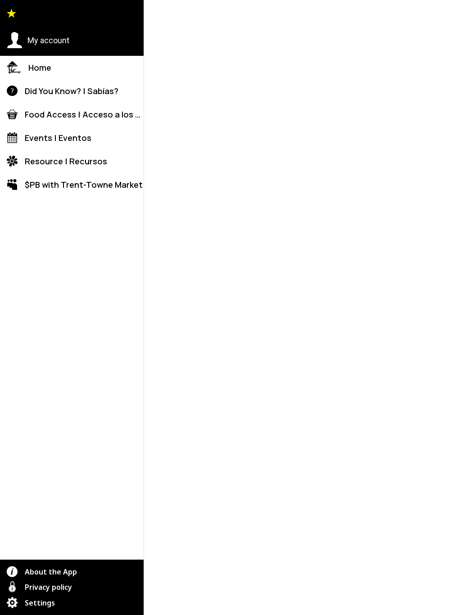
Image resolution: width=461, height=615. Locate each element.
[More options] (446, 14)
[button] (38, 41)
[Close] (158, 14)
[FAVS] (423, 14)
